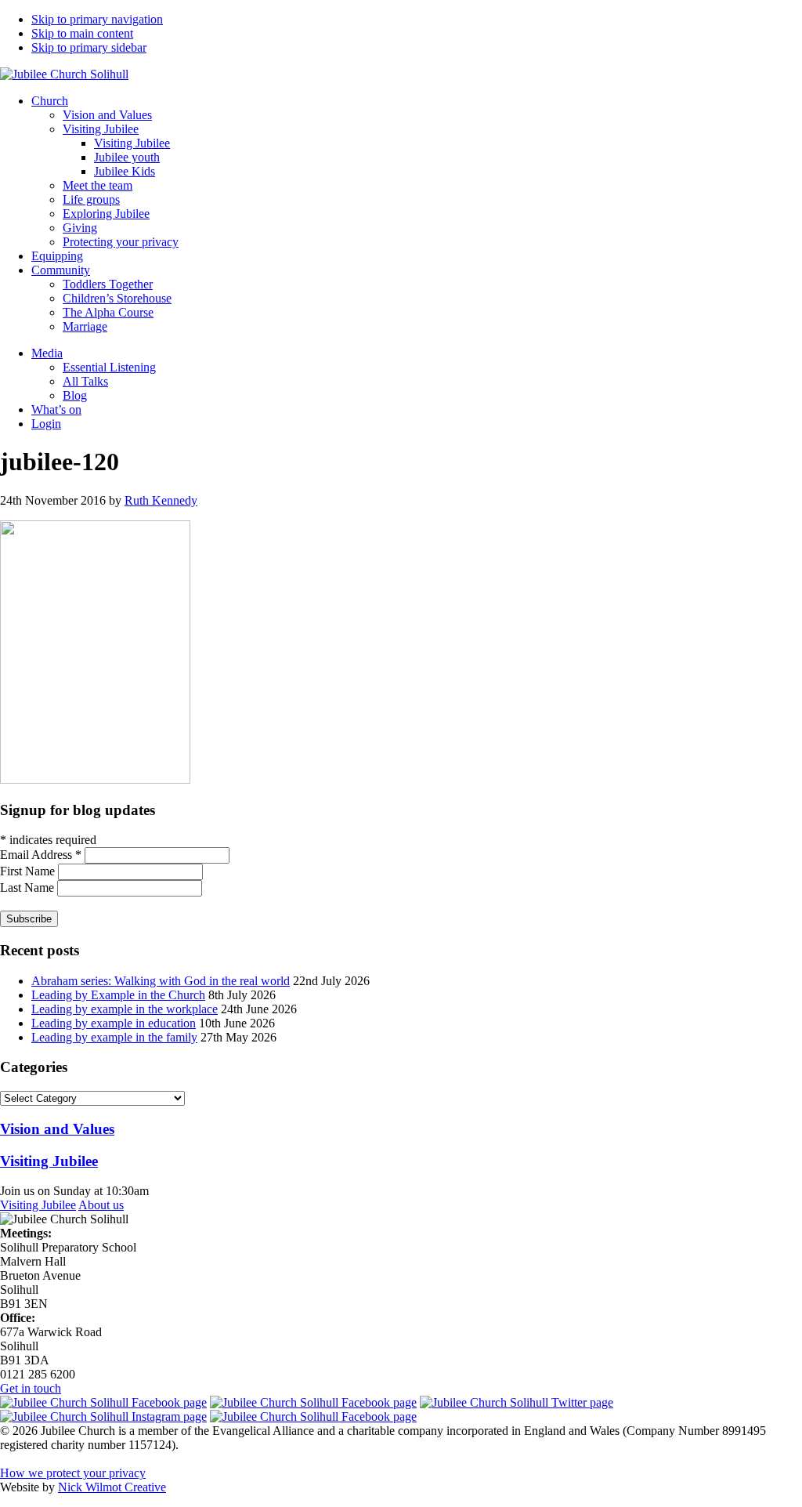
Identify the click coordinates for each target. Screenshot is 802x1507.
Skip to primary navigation (97, 19)
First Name (29, 871)
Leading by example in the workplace (124, 1009)
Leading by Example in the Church (118, 995)
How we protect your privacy (73, 1473)
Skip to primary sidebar (88, 47)
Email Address (40, 854)
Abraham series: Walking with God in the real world (160, 980)
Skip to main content (82, 33)
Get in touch (30, 1388)
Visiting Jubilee (38, 1205)
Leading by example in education (113, 1023)
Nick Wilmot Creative (112, 1487)
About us (101, 1205)
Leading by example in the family (114, 1037)
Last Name (28, 887)
